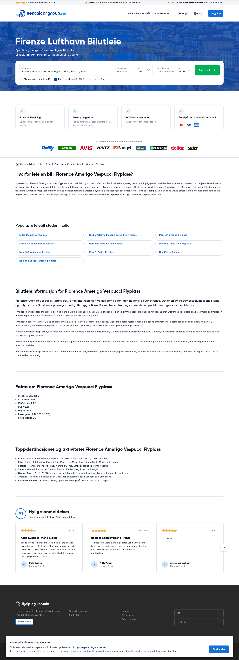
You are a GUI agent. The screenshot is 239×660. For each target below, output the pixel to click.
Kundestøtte (162, 13)
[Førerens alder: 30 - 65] (55, 79)
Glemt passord (128, 615)
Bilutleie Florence (55, 164)
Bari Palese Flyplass (170, 252)
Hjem (23, 164)
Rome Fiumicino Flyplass (173, 235)
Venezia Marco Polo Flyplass (175, 243)
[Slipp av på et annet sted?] (21, 79)
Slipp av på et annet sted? (36, 79)
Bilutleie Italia (35, 164)
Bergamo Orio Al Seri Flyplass (105, 243)
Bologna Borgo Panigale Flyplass (37, 261)
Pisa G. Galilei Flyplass (101, 252)
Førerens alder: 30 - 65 (70, 79)
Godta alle (219, 649)
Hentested (26, 68)
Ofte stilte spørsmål (139, 13)
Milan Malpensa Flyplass (33, 235)
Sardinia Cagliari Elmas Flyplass (37, 243)
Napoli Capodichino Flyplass (35, 252)
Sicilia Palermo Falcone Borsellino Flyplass (113, 235)
